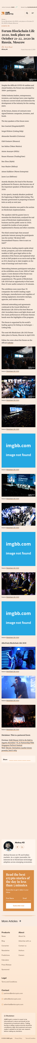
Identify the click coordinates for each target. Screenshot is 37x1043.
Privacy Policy (18, 1038)
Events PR (6, 26)
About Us (22, 936)
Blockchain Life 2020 (12, 371)
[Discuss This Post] (28, 759)
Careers (21, 955)
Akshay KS (4, 49)
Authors (21, 950)
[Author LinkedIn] (22, 847)
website (10, 343)
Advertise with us (25, 941)
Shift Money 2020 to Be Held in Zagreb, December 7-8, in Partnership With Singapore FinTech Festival (18, 742)
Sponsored (5, 969)
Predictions (6, 955)
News (4, 936)
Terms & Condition (30, 1038)
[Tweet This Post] (15, 759)
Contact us (22, 946)
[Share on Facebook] (11, 759)
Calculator (5, 960)
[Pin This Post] (20, 759)
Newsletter (6, 950)
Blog (3, 941)
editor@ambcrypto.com (12, 999)
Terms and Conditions (9, 982)
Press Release (6, 965)
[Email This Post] (24, 759)
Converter (5, 946)
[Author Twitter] (17, 847)
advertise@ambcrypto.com (13, 1004)
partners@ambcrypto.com (13, 993)
